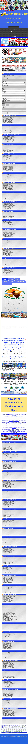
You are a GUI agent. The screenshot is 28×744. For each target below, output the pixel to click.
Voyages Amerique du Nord (8, 539)
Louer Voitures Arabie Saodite (8, 139)
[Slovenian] (20, 729)
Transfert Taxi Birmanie (7, 184)
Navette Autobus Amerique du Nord (9, 538)
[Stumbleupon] (8, 533)
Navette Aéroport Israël (7, 512)
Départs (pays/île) (5, 78)
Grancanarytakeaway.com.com (22, 736)
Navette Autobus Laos (7, 251)
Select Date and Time (6, 100)
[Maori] (13, 728)
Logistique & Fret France (7, 601)
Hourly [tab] (4, 76)
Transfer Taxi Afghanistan (7, 223)
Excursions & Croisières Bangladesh (9, 712)
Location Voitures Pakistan (8, 197)
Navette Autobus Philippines (8, 204)
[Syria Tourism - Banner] (14, 318)
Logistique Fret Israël (7, 515)
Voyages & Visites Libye (7, 127)
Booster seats (4, 93)
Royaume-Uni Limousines (7, 589)
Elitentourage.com (20, 735)
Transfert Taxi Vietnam (7, 231)
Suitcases (4, 91)
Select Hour (4, 81)
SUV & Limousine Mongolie (8, 170)
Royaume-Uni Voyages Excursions (9, 588)
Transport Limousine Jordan (8, 505)
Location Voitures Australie (8, 523)
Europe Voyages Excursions (8, 579)
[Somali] (22, 729)
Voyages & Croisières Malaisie (8, 176)
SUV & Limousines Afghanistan (9, 226)
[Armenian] (9, 725)
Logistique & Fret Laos (7, 254)
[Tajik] (6, 730)
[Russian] (9, 729)
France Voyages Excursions (8, 598)
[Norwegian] (21, 728)
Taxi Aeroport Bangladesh (7, 259)
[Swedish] (4, 730)
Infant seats (4, 96)
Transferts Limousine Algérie (8, 467)
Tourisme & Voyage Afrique (8, 119)
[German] (25, 726)
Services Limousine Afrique (8, 122)
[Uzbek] (16, 730)
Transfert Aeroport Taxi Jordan (8, 501)
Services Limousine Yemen (8, 160)
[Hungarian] (14, 727)
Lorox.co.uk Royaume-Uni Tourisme (9, 614)
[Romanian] (7, 729)
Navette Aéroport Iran (7, 148)
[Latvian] (5, 728)
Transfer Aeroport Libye (7, 126)
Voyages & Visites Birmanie (8, 186)
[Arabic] (7, 725)
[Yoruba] (22, 730)
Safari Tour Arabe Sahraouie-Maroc (9, 458)
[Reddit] (5, 533)
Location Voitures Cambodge (8, 243)
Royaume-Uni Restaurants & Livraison (10, 619)
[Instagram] (15, 531)
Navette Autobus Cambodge (8, 241)
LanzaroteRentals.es (6, 617)
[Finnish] (17, 726)
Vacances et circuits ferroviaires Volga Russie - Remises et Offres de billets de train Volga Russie (14, 351)
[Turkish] (11, 730)
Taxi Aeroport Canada (7, 548)
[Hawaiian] (8, 727)
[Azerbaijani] (11, 725)
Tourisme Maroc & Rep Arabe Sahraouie (10, 455)
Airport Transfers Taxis (13, 735)
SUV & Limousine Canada (8, 553)
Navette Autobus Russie (7, 270)
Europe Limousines (6, 581)
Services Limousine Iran (7, 151)
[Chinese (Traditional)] (2, 726)
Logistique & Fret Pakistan (8, 198)
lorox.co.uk (7, 367)
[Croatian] (5, 726)
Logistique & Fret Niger (7, 476)
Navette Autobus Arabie (7, 483)
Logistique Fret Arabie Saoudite (8, 140)
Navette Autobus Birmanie (8, 185)
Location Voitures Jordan (7, 504)
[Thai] (9, 730)
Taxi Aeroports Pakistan (7, 193)
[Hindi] (12, 727)
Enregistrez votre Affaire (7, 612)
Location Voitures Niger (7, 475)
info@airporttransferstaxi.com (8, 369)
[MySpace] (20, 533)
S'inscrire (14, 33)
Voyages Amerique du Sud (8, 560)
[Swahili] (2, 730)
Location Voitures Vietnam (8, 234)
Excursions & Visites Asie (8, 645)
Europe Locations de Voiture (8, 580)
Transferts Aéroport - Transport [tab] (8, 75)
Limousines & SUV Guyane (8, 572)
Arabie (11, 279)
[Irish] (19, 727)
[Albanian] (6, 725)
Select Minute (4, 83)
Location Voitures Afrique (7, 120)
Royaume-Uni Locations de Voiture (9, 590)
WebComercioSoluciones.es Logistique (10, 616)
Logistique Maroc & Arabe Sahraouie (9, 457)
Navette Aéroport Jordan (7, 502)
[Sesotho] (17, 729)
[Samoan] (11, 729)
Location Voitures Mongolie (8, 168)
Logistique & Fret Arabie (7, 486)
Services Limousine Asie (7, 648)
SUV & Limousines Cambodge (8, 245)
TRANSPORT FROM (6, 85)
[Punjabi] (5, 729)
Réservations (14, 31)
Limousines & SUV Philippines (8, 208)
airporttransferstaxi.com (18, 367)
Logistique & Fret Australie (8, 524)
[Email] (10, 533)
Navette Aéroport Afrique (7, 118)
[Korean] (26, 727)
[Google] (8, 531)
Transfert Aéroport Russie (7, 269)
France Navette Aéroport (7, 597)
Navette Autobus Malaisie (7, 175)
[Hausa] (6, 727)
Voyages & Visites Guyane (8, 569)
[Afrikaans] (4, 725)
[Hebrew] (10, 727)
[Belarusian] (15, 725)
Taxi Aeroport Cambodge (7, 240)
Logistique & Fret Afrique (7, 121)
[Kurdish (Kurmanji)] (2, 728)
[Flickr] (18, 533)
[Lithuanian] (7, 728)
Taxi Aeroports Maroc (7, 453)
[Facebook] (3, 531)
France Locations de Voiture (8, 600)
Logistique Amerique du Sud (8, 562)
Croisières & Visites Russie (8, 271)
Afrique (5, 279)
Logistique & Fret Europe (7, 582)
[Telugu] (7, 730)
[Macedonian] (9, 728)
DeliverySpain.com (15, 736)
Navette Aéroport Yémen (7, 156)
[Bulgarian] (17, 725)
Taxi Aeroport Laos (6, 250)
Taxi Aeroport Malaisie (7, 174)
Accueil (14, 29)
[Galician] (21, 726)
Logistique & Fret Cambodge (8, 244)
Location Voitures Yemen (7, 158)
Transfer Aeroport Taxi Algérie (8, 463)
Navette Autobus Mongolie (8, 166)
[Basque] (13, 725)
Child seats (4, 98)
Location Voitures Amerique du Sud (9, 561)
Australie (5, 281)
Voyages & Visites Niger (7, 474)
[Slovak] (18, 729)
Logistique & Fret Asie (7, 647)
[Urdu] (14, 730)
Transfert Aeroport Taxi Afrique (8, 117)
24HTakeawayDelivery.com (8, 736)
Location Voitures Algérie (7, 466)
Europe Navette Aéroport (7, 578)
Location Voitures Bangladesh (8, 263)
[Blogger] (3, 533)
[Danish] (9, 726)
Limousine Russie (6, 274)
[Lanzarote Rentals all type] (14, 70)
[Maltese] (11, 728)
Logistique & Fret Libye (7, 130)
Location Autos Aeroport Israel (8, 514)
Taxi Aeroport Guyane (7, 567)
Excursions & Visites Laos (8, 252)
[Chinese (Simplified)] (24, 725)
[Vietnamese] (18, 730)
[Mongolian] (17, 728)
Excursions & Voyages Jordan (8, 503)
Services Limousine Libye (7, 131)
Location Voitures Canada (7, 551)
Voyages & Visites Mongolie (8, 167)
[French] (19, 726)
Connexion (14, 36)
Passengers (4, 107)
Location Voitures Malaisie (8, 177)
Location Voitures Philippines (8, 206)
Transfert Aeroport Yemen (7, 155)
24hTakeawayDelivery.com (8, 618)
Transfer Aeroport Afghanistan (8, 215)
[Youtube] (10, 531)
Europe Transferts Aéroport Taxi (9, 577)
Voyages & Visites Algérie (7, 465)
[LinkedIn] (20, 531)
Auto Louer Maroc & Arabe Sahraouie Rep (10, 456)
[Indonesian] (17, 727)
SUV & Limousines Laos (7, 255)
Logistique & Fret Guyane (7, 571)
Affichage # (5, 370)
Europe (12, 281)
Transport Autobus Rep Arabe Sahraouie (10, 454)
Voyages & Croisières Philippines (9, 205)
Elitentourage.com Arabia (7, 615)
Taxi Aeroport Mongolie (7, 165)
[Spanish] (24, 729)
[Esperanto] (13, 726)
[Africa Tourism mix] (14, 378)
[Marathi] (15, 728)
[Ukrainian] (13, 730)
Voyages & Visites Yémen (8, 157)
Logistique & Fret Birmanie (8, 188)
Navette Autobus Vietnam (7, 232)
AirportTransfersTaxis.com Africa (9, 613)
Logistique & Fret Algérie (7, 468)
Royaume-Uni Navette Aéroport (8, 587)
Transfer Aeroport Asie (7, 643)
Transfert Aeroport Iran (7, 147)
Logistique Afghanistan (7, 221)
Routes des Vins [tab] (6, 77)
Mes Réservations (6, 609)
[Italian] (20, 727)
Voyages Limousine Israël (7, 516)
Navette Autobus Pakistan (8, 194)
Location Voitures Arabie (7, 485)
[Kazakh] (24, 727)
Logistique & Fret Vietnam (8, 235)
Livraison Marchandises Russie (8, 273)
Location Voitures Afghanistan (8, 225)
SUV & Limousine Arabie (7, 487)
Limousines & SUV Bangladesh (9, 265)
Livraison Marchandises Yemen (8, 159)
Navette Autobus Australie (7, 521)
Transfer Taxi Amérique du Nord (9, 544)
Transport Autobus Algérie (7, 464)
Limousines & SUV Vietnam (8, 236)
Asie (17, 279)
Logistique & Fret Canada (7, 552)
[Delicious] (23, 531)
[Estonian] (14, 726)
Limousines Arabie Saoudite (8, 141)
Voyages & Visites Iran (7, 146)
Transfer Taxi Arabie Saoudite (8, 136)
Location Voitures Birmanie (8, 187)
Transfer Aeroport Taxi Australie (9, 520)
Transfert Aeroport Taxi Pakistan (9, 213)
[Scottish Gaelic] (13, 729)
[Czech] (7, 726)
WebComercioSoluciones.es (5, 735)
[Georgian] (23, 726)
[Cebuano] (21, 725)
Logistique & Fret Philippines (8, 207)
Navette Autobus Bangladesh (8, 260)
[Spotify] (15, 533)
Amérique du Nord (20, 281)
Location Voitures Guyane (7, 570)
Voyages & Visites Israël (7, 513)
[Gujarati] (4, 727)
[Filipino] (16, 726)
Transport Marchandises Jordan (9, 506)
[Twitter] (5, 531)
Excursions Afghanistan (7, 222)
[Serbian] (15, 729)
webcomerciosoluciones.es (7, 368)
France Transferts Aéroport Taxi (9, 596)
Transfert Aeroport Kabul (7, 217)
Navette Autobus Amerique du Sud (9, 559)
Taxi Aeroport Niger (6, 472)
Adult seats (4, 89)
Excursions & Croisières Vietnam (9, 233)
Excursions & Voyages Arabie (8, 484)
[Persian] (25, 728)
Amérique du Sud (7, 283)
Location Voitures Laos (7, 253)
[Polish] (2, 729)
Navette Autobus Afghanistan (8, 224)
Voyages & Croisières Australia (8, 522)
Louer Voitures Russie (7, 272)
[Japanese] (22, 727)
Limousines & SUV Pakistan (8, 199)
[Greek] (2, 727)
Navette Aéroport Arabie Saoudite (9, 137)
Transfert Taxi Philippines (7, 203)
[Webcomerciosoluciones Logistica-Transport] (14, 62)
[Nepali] (19, 728)
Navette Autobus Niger (7, 473)
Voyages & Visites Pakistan (8, 214)
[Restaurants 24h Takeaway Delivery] (14, 54)
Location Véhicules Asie (7, 646)
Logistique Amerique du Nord (8, 542)
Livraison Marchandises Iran (8, 150)
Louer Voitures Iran (6, 149)
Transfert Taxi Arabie (6, 482)
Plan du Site (5, 611)
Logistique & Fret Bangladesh (8, 264)
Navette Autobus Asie (7, 644)
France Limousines (6, 599)
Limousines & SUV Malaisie (8, 180)
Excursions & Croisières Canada (9, 550)
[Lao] (4, 728)
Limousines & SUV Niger (7, 478)
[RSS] (13, 533)
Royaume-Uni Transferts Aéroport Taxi (10, 586)
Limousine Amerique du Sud (8, 563)
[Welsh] (20, 730)
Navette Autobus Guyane (7, 568)
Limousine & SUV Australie (8, 525)
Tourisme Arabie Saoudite (7, 138)
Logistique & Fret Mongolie (8, 169)
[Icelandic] (15, 727)
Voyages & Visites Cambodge (8, 242)
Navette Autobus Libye (7, 132)
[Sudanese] (26, 729)
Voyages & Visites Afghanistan (8, 216)
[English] (2, 725)
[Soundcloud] (13, 531)
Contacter (4, 610)
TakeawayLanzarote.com (7, 620)
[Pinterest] (18, 531)
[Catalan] (19, 725)
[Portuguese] (3, 729)
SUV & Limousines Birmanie (8, 189)
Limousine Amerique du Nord (8, 543)
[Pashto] (23, 728)
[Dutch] (11, 726)
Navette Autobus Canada (7, 549)
